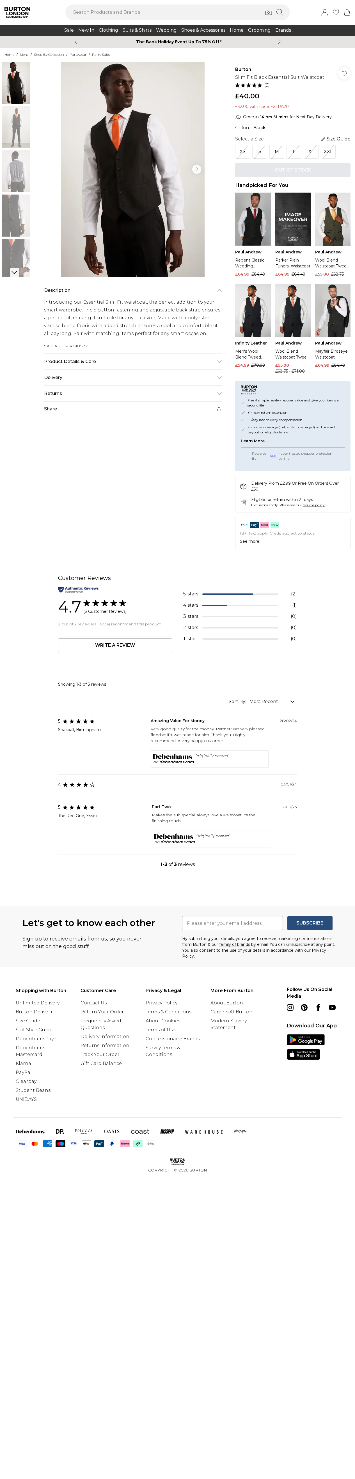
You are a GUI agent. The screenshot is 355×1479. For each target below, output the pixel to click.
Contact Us (94, 1003)
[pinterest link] (304, 1007)
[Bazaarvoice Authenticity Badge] (78, 590)
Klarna (23, 1063)
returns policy (314, 505)
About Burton (226, 1003)
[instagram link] (290, 1007)
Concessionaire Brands (173, 1038)
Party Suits (101, 54)
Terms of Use (160, 1029)
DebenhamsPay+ (36, 1038)
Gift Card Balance (101, 1063)
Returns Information (105, 1045)
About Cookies (163, 1020)
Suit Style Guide (34, 1029)
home (9, 54)
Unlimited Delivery (37, 1003)
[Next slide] (279, 41)
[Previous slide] (75, 41)
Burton (243, 69)
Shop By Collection (49, 54)
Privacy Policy (161, 1003)
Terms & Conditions (168, 1011)
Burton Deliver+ (34, 1011)
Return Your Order (102, 1011)
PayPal (24, 1072)
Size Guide (28, 1020)
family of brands (234, 944)
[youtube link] (332, 1007)
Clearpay (26, 1081)
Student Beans (33, 1090)
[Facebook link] (318, 1007)
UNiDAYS (26, 1099)
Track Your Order (100, 1054)
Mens (24, 54)
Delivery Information (105, 1036)
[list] (133, 169)
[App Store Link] (306, 1047)
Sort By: (238, 701)
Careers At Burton (231, 1011)
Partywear (78, 54)
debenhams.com (176, 761)
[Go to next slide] (196, 169)
